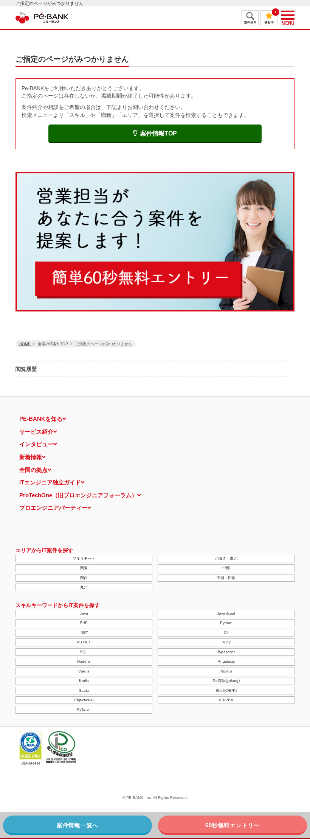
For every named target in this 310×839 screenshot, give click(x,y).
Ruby (226, 642)
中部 (226, 568)
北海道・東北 (226, 558)
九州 (84, 587)
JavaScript (226, 613)
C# (226, 632)
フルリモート (84, 558)
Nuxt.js (226, 671)
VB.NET (84, 642)
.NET (83, 632)
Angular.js (226, 661)
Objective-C (84, 700)
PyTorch (84, 709)
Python (226, 623)
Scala (84, 690)
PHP (84, 623)
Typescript (226, 652)
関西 (84, 578)
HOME (25, 344)
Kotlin (84, 681)
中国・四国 (226, 578)
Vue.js (83, 671)
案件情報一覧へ (77, 825)
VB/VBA (226, 700)
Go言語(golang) (226, 681)
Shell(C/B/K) (226, 690)
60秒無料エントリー (232, 825)
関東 (84, 568)
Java (84, 613)
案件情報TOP (158, 133)
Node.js (83, 661)
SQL (84, 652)
